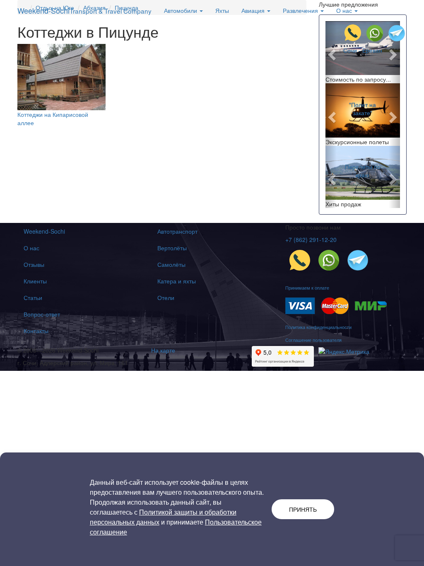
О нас (31, 248)
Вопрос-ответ (42, 314)
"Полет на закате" (362, 108)
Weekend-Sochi (84, 10)
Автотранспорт (177, 231)
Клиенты (35, 281)
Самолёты (171, 264)
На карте (163, 350)
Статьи (33, 297)
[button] (331, 52)
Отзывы (34, 264)
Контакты (36, 331)
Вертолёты (172, 248)
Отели (165, 297)
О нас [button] (345, 10)
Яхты (222, 10)
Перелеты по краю (363, 170)
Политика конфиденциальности (318, 327)
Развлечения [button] (301, 10)
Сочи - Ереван (362, 50)
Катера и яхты (176, 281)
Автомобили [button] (181, 10)
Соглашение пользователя (313, 339)
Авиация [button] (253, 10)
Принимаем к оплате (307, 287)
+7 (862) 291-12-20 (311, 239)
